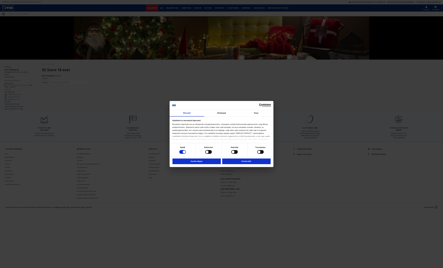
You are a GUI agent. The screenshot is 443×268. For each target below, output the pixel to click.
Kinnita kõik (246, 161)
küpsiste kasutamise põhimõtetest (235, 142)
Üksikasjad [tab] (221, 113)
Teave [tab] (256, 113)
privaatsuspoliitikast (210, 142)
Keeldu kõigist (196, 161)
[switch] (208, 152)
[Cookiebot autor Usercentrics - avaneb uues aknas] (261, 105)
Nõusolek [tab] (187, 113)
